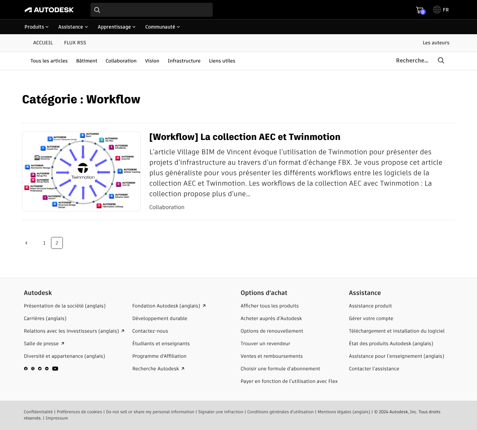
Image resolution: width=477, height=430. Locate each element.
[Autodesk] (49, 10)
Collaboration (121, 60)
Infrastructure (184, 60)
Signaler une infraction (220, 412)
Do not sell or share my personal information (150, 412)
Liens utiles (222, 60)
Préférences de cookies (79, 412)
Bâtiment (86, 60)
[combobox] (151, 10)
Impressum (57, 418)
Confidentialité (38, 412)
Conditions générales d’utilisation (280, 412)
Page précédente (26, 243)
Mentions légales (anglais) (343, 412)
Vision (152, 60)
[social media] (41, 368)
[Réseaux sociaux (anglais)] (41, 372)
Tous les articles (48, 60)
